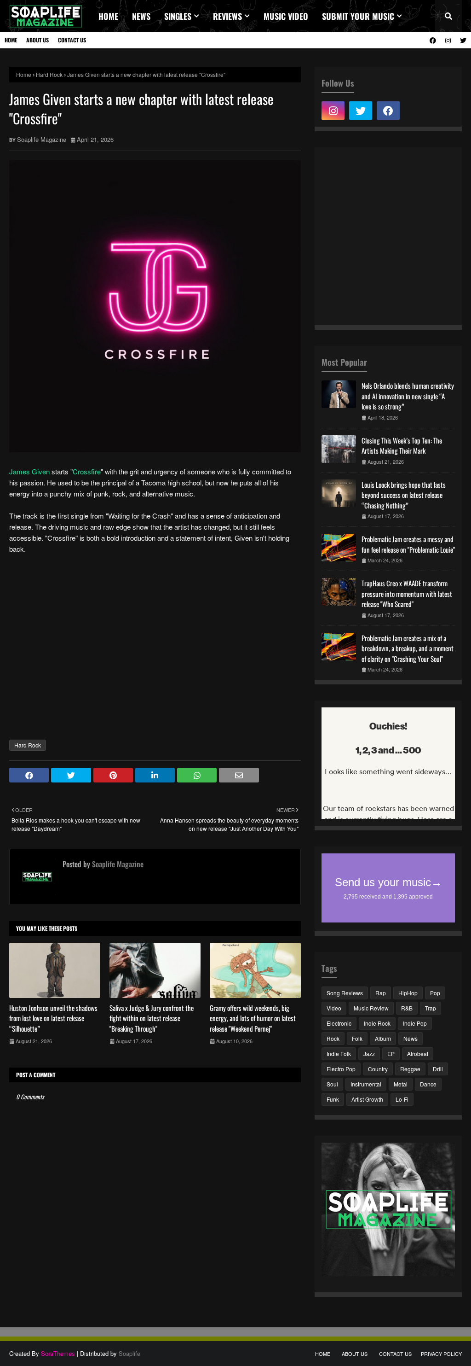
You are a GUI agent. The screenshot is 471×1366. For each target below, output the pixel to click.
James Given (29, 471)
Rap (380, 993)
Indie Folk (339, 1053)
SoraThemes (58, 1353)
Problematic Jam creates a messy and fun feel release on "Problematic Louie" (408, 544)
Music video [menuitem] (286, 16)
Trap (430, 1008)
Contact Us (72, 40)
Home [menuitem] (108, 16)
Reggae (410, 1069)
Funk (333, 1099)
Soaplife (129, 1353)
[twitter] (462, 40)
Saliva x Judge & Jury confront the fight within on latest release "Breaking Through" (151, 1018)
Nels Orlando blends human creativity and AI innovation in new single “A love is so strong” (408, 395)
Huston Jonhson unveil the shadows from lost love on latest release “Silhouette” (53, 1018)
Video (334, 1008)
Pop (435, 993)
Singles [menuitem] (177, 16)
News (410, 1038)
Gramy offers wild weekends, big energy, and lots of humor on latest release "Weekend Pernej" (253, 1018)
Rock (333, 1038)
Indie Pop (415, 1023)
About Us (37, 40)
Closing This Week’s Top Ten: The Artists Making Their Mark (402, 445)
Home (11, 40)
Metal (401, 1084)
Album (383, 1038)
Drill (438, 1069)
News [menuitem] (141, 16)
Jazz (369, 1053)
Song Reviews (345, 993)
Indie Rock (377, 1023)
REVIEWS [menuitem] (227, 16)
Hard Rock (49, 74)
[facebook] (432, 40)
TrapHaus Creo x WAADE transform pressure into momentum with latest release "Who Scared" (407, 593)
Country (378, 1069)
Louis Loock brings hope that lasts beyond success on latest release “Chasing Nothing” (404, 494)
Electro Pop (341, 1069)
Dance (428, 1084)
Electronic (339, 1023)
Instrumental (365, 1084)
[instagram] (448, 40)
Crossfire (87, 471)
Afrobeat (417, 1053)
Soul (332, 1084)
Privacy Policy (441, 1353)
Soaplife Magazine (41, 139)
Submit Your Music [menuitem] (358, 16)
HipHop (408, 993)
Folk (357, 1038)
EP (391, 1053)
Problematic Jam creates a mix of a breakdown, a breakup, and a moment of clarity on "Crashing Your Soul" (408, 648)
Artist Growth (367, 1099)
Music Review (371, 1008)
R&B (407, 1008)
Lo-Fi (402, 1099)
